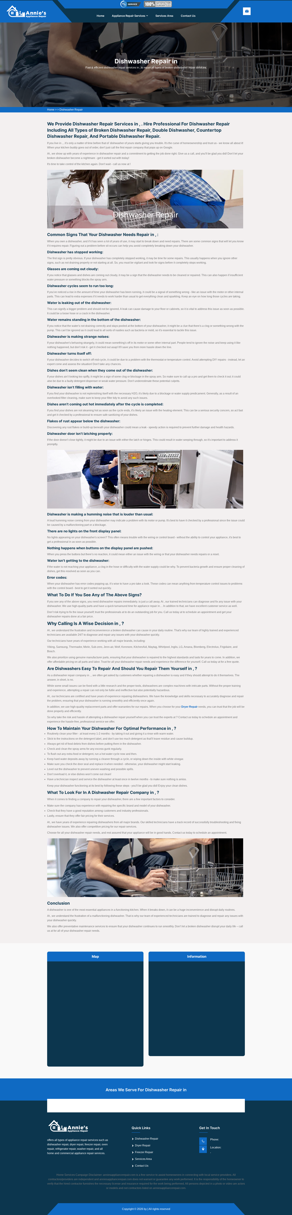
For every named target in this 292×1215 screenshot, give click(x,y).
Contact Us (188, 15)
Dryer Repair (142, 1145)
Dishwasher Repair (71, 109)
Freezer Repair (144, 1152)
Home (100, 15)
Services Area (164, 15)
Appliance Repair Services (128, 15)
